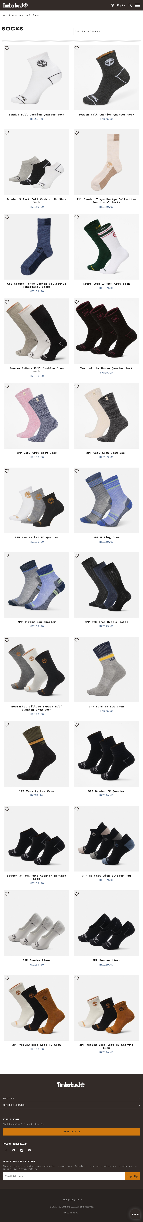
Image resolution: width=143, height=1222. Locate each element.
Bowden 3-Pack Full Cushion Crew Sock (37, 369)
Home (4, 15)
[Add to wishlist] (7, 48)
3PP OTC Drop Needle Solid (106, 622)
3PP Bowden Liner (37, 960)
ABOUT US (8, 1098)
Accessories (20, 15)
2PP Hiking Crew (106, 537)
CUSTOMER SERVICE (14, 1105)
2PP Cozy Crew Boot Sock (37, 452)
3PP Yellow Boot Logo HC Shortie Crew (106, 1046)
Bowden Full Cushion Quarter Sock (37, 114)
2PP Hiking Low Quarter (36, 622)
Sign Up (132, 1176)
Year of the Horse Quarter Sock (106, 368)
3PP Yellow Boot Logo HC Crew (36, 1044)
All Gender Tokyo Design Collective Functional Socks (106, 200)
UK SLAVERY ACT (71, 1212)
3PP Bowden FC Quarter (106, 791)
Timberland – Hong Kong (15, 5)
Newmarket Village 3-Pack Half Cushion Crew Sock (36, 708)
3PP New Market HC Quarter (36, 537)
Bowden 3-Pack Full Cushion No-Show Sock (36, 200)
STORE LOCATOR (113, 5)
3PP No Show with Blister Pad (106, 875)
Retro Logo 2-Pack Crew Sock (106, 283)
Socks (35, 15)
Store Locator (71, 1131)
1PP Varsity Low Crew (106, 706)
